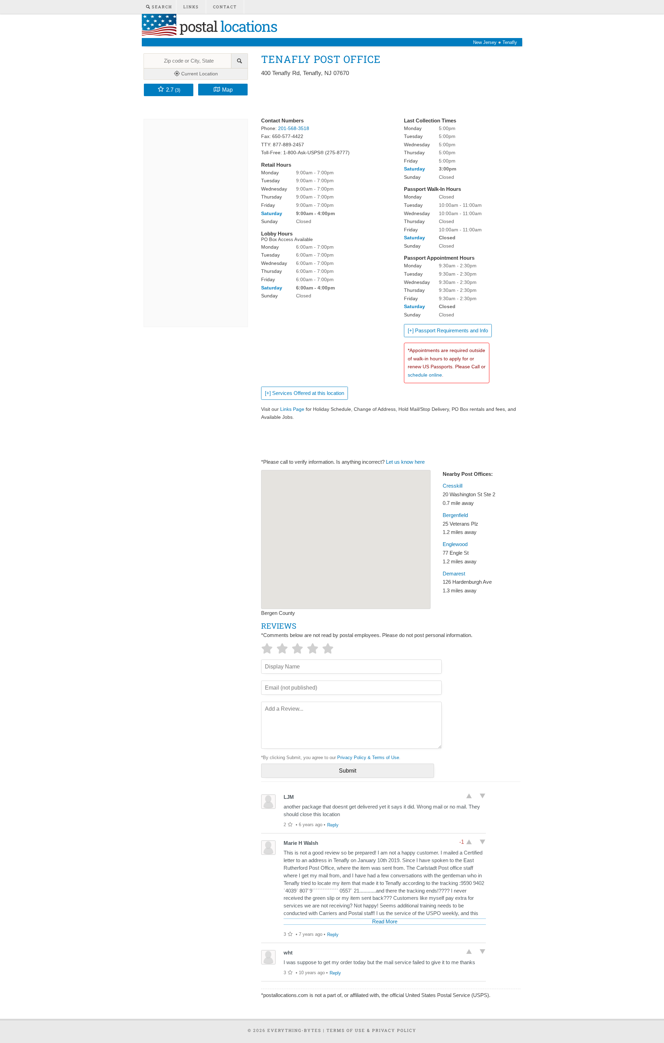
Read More (384, 921)
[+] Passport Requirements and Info (448, 330)
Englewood (455, 544)
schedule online (425, 375)
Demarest (454, 573)
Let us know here (405, 462)
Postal (226, 26)
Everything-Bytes (294, 1030)
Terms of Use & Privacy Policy (371, 1030)
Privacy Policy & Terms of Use (368, 757)
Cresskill (452, 486)
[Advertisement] (387, 97)
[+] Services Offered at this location (304, 393)
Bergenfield (455, 515)
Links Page (292, 409)
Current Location (199, 73)
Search (161, 6)
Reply (333, 825)
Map (227, 89)
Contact (225, 6)
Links (191, 6)
